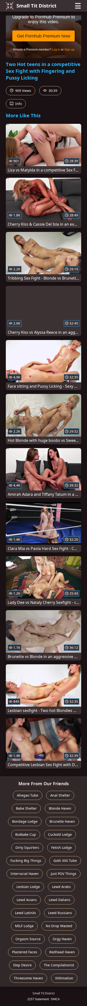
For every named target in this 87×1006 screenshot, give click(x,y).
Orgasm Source (28, 939)
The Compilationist (59, 965)
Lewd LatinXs (25, 912)
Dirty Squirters (27, 847)
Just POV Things (63, 873)
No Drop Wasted (59, 926)
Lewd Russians (60, 912)
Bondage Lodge (24, 821)
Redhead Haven (62, 952)
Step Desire (22, 965)
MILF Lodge (24, 926)
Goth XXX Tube (65, 860)
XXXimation (64, 978)
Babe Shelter (26, 808)
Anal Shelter (60, 795)
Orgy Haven (62, 939)
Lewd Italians (59, 899)
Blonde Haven (60, 808)
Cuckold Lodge (60, 834)
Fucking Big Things (25, 860)
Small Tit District (36, 5)
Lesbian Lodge (28, 886)
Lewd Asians (27, 899)
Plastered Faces (24, 952)
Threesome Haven (28, 978)
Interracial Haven (25, 873)
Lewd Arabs (61, 886)
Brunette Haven (62, 821)
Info (18, 103)
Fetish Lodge (61, 847)
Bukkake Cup (25, 834)
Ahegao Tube (27, 795)
